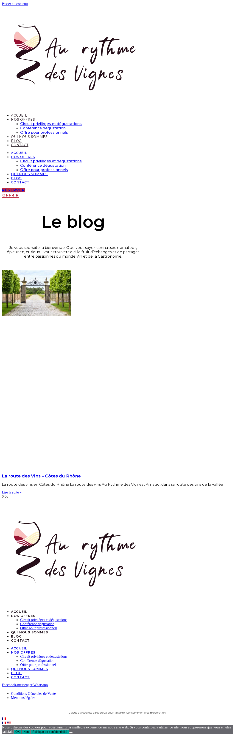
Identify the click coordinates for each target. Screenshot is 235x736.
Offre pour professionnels (44, 132)
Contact (19, 145)
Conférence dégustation (43, 128)
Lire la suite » (12, 492)
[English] (9, 723)
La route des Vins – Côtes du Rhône (41, 476)
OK (17, 731)
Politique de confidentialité (49, 731)
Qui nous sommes (29, 137)
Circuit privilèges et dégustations (51, 124)
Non (26, 731)
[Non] (71, 732)
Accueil (19, 115)
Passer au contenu (15, 4)
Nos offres (23, 119)
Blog (16, 141)
